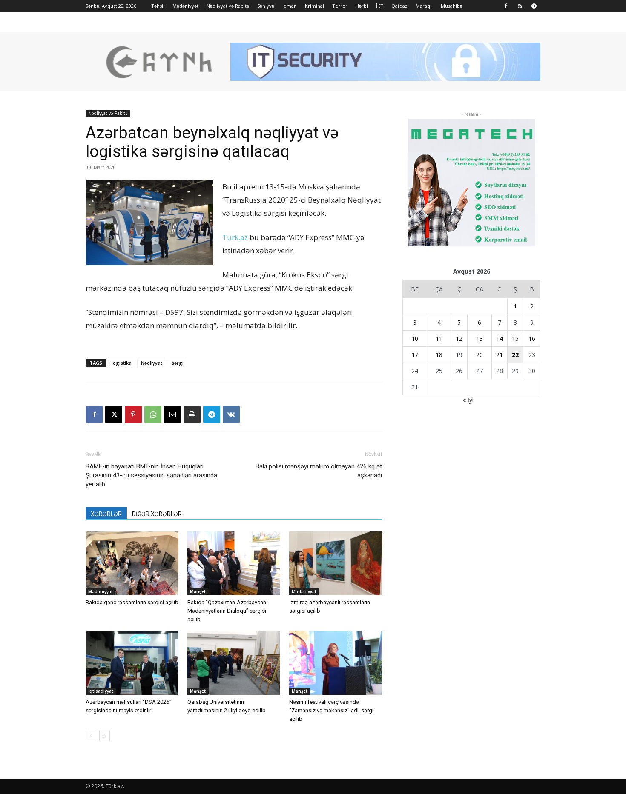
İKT (379, 6)
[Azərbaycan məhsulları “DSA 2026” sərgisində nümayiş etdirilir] (132, 663)
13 (479, 338)
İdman (289, 6)
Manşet (198, 591)
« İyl (468, 400)
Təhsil (157, 6)
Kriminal (314, 6)
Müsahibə (451, 6)
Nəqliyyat (151, 363)
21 (499, 355)
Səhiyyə (265, 6)
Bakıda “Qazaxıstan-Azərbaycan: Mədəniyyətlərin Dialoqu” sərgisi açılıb (227, 611)
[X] (113, 414)
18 (439, 355)
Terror (339, 6)
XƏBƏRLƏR (106, 514)
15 (515, 338)
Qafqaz (399, 6)
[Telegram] (534, 6)
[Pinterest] (133, 414)
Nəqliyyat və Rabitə (228, 6)
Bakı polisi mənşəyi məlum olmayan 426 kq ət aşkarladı (319, 471)
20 (479, 355)
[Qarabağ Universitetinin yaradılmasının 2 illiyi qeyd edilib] (233, 663)
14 (499, 338)
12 (459, 338)
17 (414, 355)
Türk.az (235, 237)
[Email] (172, 414)
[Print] (192, 414)
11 (439, 338)
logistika (122, 363)
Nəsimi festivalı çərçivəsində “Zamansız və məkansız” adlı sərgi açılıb (331, 710)
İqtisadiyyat (100, 691)
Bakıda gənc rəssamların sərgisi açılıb (132, 602)
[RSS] (520, 6)
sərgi (178, 363)
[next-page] (104, 736)
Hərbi (362, 6)
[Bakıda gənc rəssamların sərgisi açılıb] (132, 563)
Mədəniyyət (185, 6)
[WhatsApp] (152, 414)
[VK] (231, 414)
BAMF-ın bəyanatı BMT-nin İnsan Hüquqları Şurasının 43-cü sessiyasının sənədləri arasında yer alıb (151, 475)
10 (414, 338)
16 (531, 338)
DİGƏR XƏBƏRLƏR (157, 514)
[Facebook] (506, 6)
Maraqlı (424, 6)
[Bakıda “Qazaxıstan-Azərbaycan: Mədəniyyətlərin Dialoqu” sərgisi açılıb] (233, 563)
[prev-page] (91, 736)
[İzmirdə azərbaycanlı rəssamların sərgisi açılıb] (335, 563)
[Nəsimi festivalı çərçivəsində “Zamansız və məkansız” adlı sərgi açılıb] (335, 663)
